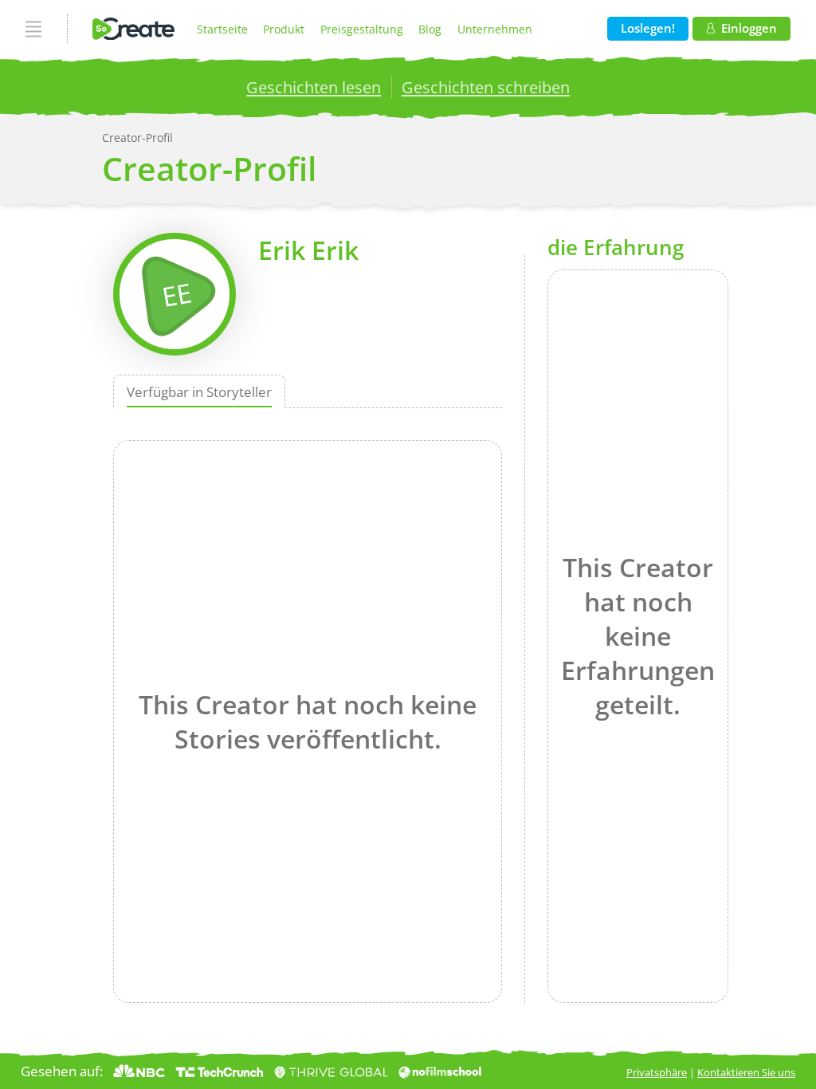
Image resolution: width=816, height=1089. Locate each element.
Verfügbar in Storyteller (199, 391)
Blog (429, 29)
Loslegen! (648, 28)
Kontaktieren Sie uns (746, 1072)
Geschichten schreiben (486, 87)
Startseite (222, 29)
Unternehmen (494, 29)
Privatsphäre (656, 1072)
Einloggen (749, 28)
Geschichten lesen (313, 87)
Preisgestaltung (361, 29)
